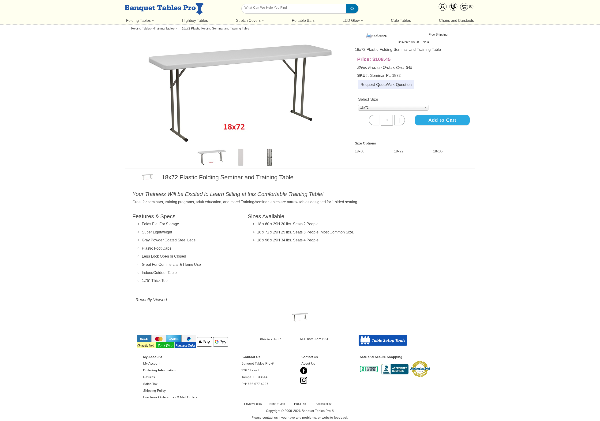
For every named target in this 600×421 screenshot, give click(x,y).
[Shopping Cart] (464, 9)
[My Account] (442, 7)
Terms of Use (276, 404)
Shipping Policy (154, 390)
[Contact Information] (453, 7)
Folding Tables (138, 20)
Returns (149, 377)
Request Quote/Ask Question (386, 84)
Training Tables (164, 28)
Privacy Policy (253, 404)
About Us (308, 363)
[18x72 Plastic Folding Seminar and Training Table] (300, 318)
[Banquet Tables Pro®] (164, 9)
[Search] (352, 8)
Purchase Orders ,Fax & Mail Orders (170, 397)
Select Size (368, 99)
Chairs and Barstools (456, 20)
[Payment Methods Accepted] (183, 348)
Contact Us (309, 357)
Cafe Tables (401, 20)
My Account (151, 363)
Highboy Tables (195, 20)
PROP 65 (300, 404)
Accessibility (323, 404)
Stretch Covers (248, 20)
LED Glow (351, 20)
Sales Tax (150, 384)
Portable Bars (303, 20)
